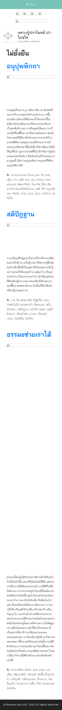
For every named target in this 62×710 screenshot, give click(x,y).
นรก (27, 179)
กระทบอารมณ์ (18, 175)
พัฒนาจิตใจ (23, 184)
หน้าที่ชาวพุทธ (38, 309)
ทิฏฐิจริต (37, 300)
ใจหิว (39, 683)
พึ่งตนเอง (39, 304)
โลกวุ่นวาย (22, 683)
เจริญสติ (15, 679)
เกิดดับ (16, 193)
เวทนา (10, 318)
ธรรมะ (42, 669)
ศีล (49, 184)
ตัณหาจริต (26, 300)
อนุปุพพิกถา (23, 66)
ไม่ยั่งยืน (19, 318)
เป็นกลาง (42, 679)
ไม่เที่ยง (29, 318)
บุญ (33, 179)
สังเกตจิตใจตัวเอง (24, 189)
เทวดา (32, 314)
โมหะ (31, 193)
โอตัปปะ (46, 193)
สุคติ (38, 189)
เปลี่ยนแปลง (28, 679)
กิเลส (30, 175)
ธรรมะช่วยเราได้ (29, 334)
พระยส (40, 179)
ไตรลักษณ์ (48, 683)
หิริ (43, 189)
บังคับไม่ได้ (12, 304)
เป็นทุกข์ (41, 314)
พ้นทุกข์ (32, 674)
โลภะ (38, 193)
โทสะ (23, 193)
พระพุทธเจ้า (26, 304)
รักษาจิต (35, 184)
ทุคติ (21, 179)
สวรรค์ (10, 189)
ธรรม (46, 300)
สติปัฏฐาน (20, 214)
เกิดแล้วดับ (22, 314)
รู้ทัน (44, 184)
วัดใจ (48, 304)
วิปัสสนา (11, 309)
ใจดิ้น (32, 683)
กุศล (37, 175)
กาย (13, 300)
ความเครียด (17, 669)
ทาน (15, 179)
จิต (42, 175)
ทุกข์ (35, 669)
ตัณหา (28, 669)
